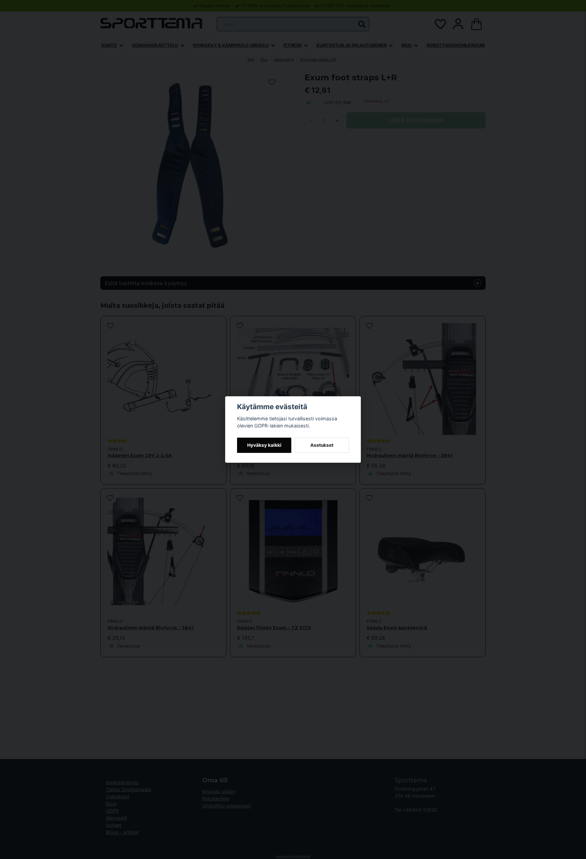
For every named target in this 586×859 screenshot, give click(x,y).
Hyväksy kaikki (264, 445)
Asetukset (321, 445)
